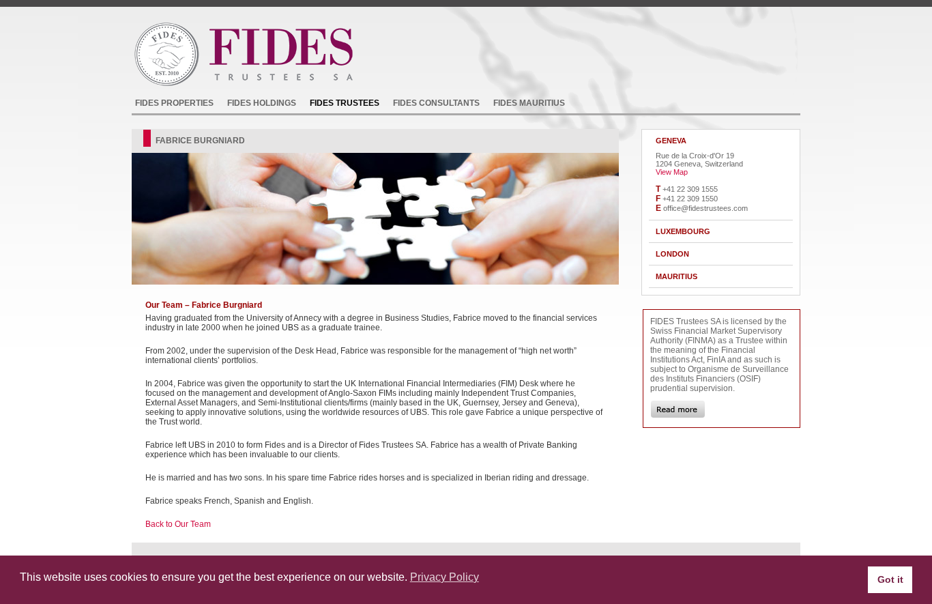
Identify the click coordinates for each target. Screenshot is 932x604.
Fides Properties (174, 103)
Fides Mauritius (529, 103)
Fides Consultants (436, 103)
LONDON (672, 254)
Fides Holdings (261, 103)
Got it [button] (890, 579)
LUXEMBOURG (683, 231)
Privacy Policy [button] (444, 577)
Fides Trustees (344, 103)
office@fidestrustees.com (705, 208)
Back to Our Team (178, 524)
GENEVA (671, 140)
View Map (672, 172)
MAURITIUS (676, 276)
